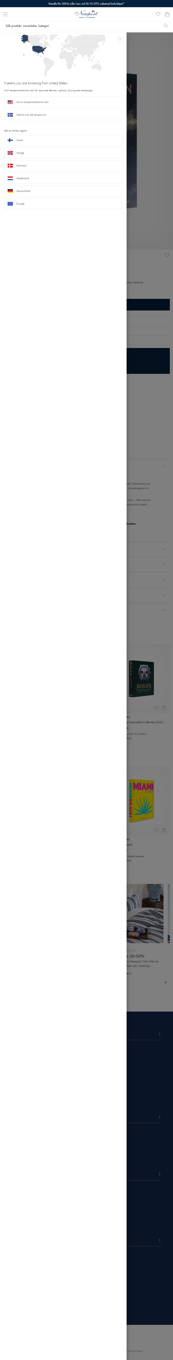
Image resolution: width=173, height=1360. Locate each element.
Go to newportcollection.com (32, 102)
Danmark (21, 165)
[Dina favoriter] (158, 14)
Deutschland (23, 191)
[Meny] (5, 14)
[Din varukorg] (167, 14)
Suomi (19, 140)
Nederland (22, 178)
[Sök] (166, 25)
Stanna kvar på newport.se (31, 114)
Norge (20, 153)
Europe (20, 203)
